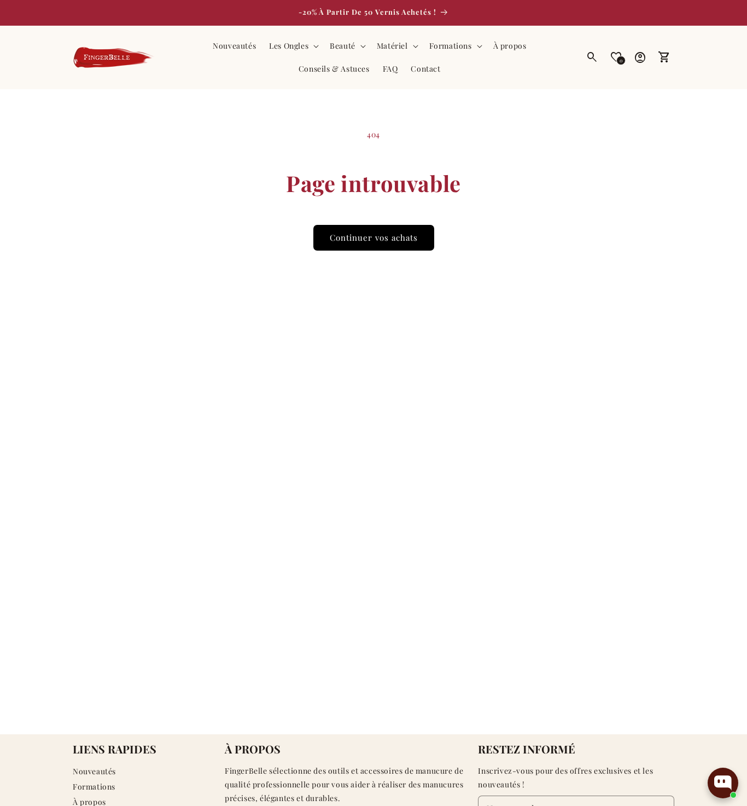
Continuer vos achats (374, 237)
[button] (292, 45)
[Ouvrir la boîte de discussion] (723, 783)
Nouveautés (94, 771)
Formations (94, 786)
